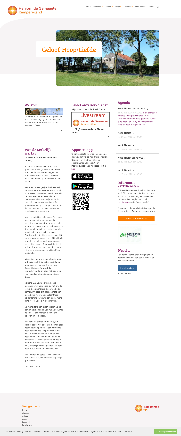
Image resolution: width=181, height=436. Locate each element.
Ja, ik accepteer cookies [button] (166, 432)
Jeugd (117, 6)
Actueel (108, 6)
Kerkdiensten (140, 6)
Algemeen (97, 6)
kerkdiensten (124, 202)
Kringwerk (127, 6)
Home (88, 6)
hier (73, 169)
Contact (151, 6)
